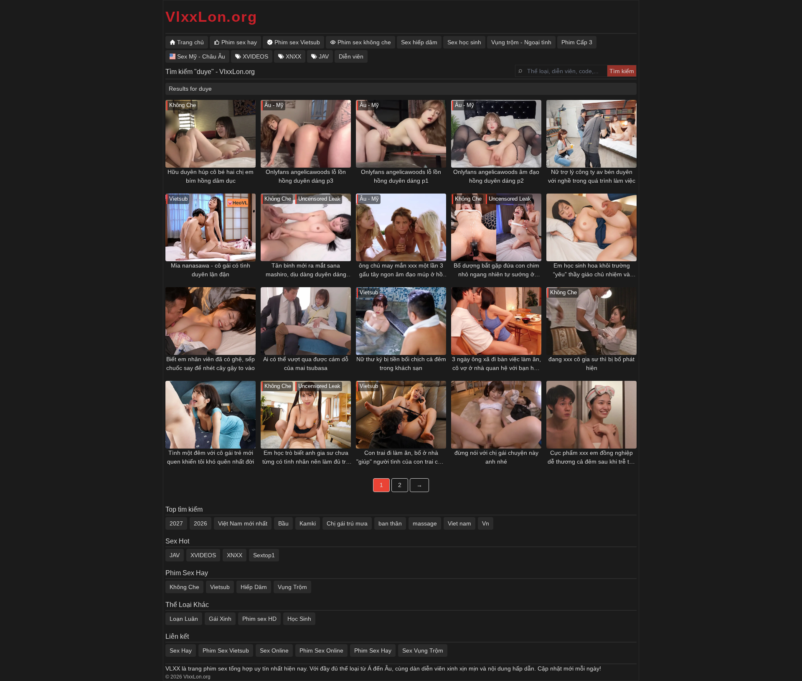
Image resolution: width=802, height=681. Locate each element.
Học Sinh (299, 618)
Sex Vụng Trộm (422, 650)
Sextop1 (264, 555)
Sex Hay (181, 650)
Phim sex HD (259, 618)
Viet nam (459, 523)
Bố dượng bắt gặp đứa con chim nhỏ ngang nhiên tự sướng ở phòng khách (496, 270)
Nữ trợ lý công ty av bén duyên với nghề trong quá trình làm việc (591, 176)
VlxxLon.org (211, 16)
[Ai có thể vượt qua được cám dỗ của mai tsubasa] (306, 321)
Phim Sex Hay (372, 650)
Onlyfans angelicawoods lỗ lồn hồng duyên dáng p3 (306, 176)
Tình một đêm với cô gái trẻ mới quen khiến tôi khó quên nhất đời (210, 457)
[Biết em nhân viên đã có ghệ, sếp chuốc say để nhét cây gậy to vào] (210, 321)
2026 (200, 523)
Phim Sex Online (321, 650)
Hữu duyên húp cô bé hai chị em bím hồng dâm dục (211, 176)
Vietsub (220, 587)
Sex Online (274, 650)
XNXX (234, 555)
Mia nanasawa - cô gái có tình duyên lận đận (210, 270)
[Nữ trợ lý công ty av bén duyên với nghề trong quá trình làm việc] (591, 134)
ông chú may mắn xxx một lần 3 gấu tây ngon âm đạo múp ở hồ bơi (401, 270)
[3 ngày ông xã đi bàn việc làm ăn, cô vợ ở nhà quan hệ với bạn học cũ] (496, 321)
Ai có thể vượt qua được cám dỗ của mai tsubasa (305, 363)
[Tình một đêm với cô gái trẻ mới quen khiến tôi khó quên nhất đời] (210, 415)
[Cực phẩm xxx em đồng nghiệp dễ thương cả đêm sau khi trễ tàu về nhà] (591, 415)
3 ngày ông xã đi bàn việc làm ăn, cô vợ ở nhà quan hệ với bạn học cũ (496, 364)
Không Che (184, 587)
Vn (485, 523)
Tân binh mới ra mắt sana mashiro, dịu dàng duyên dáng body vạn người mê (306, 270)
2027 (176, 523)
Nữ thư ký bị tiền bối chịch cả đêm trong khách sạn (401, 363)
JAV (175, 555)
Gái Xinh (220, 618)
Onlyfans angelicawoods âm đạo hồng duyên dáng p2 (496, 176)
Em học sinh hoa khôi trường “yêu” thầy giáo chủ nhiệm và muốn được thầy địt (591, 270)
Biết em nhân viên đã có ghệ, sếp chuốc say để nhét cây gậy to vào (210, 363)
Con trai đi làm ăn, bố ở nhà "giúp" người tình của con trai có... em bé (401, 457)
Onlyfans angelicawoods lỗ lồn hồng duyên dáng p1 (401, 176)
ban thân (390, 523)
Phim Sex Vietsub (226, 650)
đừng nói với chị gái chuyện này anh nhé (496, 457)
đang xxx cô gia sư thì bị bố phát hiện (591, 363)
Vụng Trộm (292, 587)
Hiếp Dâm (254, 587)
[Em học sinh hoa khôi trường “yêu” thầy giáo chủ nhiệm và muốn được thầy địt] (591, 227)
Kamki (307, 523)
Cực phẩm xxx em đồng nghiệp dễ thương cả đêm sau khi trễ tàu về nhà (592, 457)
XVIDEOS (203, 555)
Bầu (283, 523)
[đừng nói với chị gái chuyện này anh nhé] (496, 415)
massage (425, 523)
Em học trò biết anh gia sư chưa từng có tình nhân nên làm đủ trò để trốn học (305, 457)
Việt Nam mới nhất (242, 523)
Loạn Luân (184, 618)
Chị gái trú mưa (347, 523)
